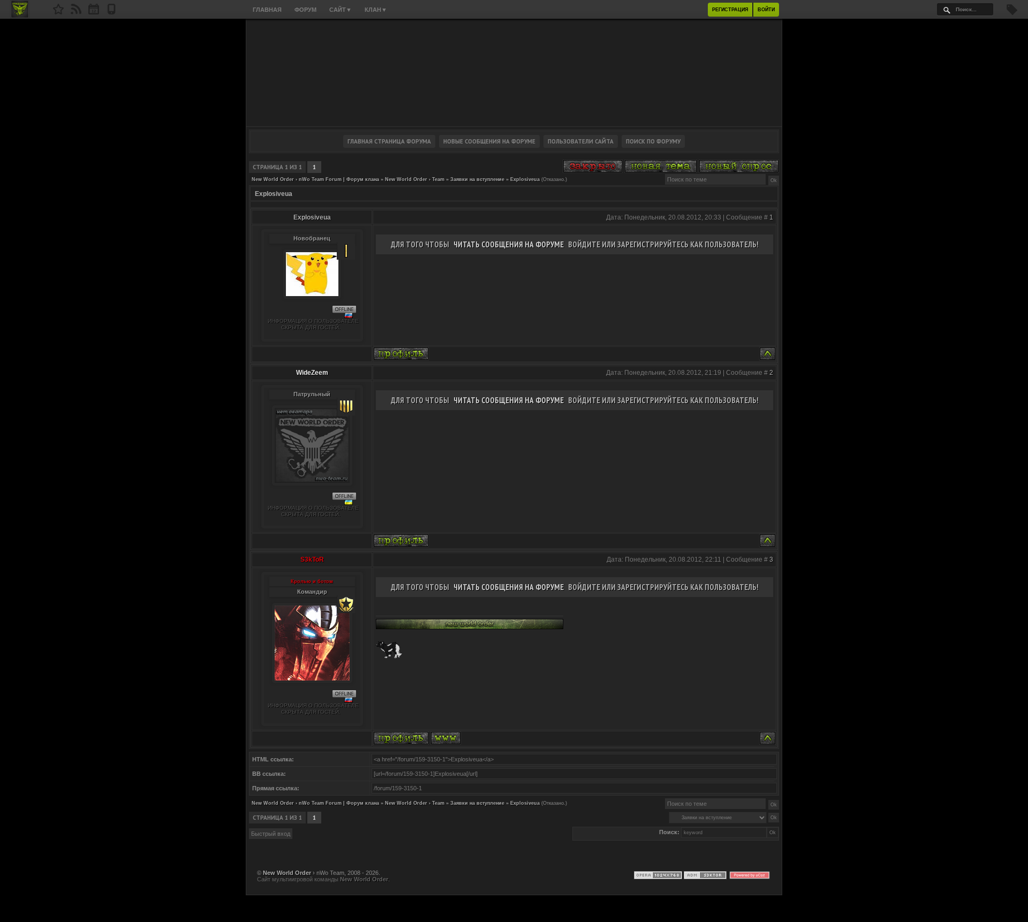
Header (514, 72)
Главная (267, 9)
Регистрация (730, 9)
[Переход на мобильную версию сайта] (111, 12)
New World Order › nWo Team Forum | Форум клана (315, 179)
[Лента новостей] (76, 12)
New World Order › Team (414, 179)
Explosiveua (525, 179)
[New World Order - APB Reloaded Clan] (58, 12)
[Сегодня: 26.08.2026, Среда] (94, 12)
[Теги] (1012, 13)
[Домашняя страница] (445, 738)
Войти (766, 9)
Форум (305, 9)
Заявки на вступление (477, 179)
